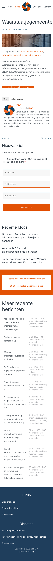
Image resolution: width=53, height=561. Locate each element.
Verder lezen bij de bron (18, 87)
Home (10, 6)
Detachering (8, 543)
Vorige (6, 138)
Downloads (7, 514)
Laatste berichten (17, 99)
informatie (7, 55)
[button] (3, 7)
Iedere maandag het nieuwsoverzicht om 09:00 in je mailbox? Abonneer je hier (26, 282)
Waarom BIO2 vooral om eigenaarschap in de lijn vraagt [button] (19, 250)
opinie (40, 324)
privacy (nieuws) (36, 339)
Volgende (45, 138)
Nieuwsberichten (10, 508)
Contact (47, 6)
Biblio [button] (17, 6)
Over (5, 99)
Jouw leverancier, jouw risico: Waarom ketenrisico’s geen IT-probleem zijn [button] (24, 261)
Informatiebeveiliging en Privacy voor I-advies (24, 537)
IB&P (23, 51)
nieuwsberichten (35, 51)
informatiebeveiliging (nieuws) (27, 55)
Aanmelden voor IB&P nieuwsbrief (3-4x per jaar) (27, 160)
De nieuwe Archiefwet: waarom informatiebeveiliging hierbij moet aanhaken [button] (21, 237)
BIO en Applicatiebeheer (13, 530)
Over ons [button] (37, 6)
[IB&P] (9, 110)
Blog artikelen (8, 502)
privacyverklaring (26, 551)
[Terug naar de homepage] (26, 7)
